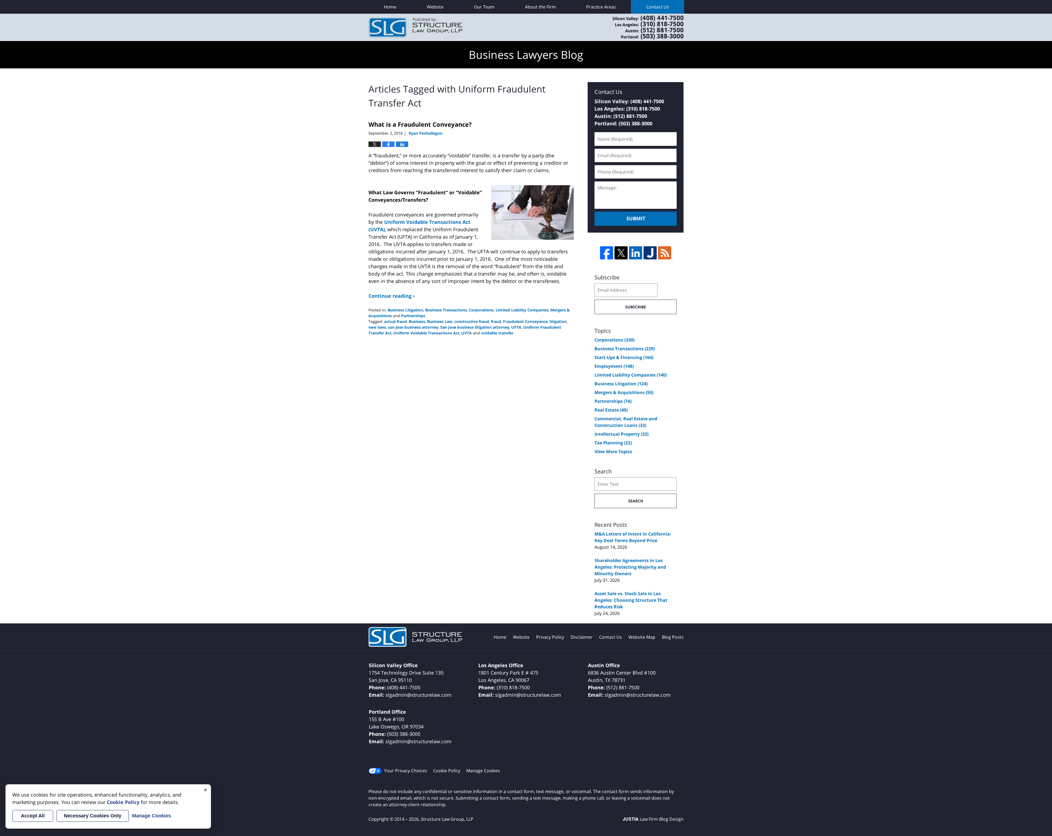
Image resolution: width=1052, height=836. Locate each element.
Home (390, 7)
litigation (558, 321)
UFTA (516, 327)
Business (417, 321)
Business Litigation (405, 310)
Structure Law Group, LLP (641, 27)
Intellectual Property (621, 434)
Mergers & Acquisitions (623, 392)
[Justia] (650, 252)
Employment (614, 366)
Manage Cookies (483, 771)
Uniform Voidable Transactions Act (426, 332)
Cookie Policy (446, 771)
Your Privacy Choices (405, 771)
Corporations (481, 310)
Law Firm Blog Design (653, 819)
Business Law (439, 321)
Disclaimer (582, 637)
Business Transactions (446, 310)
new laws (377, 327)
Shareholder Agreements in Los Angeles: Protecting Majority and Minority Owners (630, 567)
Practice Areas (601, 7)
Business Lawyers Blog (415, 27)
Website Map (641, 637)
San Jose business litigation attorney (474, 327)
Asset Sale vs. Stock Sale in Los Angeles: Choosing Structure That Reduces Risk (630, 600)
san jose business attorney (413, 327)
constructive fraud (471, 321)
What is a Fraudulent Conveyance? (420, 124)
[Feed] (664, 252)
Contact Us (657, 7)
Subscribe (635, 306)
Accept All (33, 815)
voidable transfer (497, 332)
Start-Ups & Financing (623, 357)
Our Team (484, 7)
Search (635, 501)
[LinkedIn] (635, 252)
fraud (496, 321)
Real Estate (611, 410)
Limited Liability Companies (522, 310)
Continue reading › (391, 296)
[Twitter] (621, 252)
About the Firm (540, 7)
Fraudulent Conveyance (525, 321)
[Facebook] (606, 252)
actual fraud (395, 321)
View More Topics (613, 452)
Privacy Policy (550, 637)
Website (435, 7)
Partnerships (413, 315)
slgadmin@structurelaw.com (418, 695)
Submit (635, 218)
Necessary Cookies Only (92, 815)
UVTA (466, 332)
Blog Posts (673, 637)
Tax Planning (613, 443)
